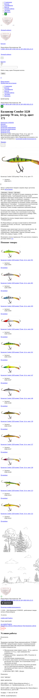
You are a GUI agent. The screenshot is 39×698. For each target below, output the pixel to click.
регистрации (9, 189)
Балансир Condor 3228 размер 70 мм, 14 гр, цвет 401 (17, 283)
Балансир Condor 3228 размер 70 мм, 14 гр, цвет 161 (17, 352)
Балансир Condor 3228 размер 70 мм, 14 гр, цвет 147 (17, 375)
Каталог (6, 4)
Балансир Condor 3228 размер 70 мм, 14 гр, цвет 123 (17, 490)
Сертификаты (8, 5)
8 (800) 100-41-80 (6, 49)
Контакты (7, 12)
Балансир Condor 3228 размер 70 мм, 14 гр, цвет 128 (17, 467)
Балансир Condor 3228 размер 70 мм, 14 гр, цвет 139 (17, 421)
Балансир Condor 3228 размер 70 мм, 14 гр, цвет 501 (17, 260)
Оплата (11, 192)
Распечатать (4, 637)
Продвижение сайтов (29, 625)
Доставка (7, 10)
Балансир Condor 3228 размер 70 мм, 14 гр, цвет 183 (17, 306)
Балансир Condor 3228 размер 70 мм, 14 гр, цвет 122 (17, 513)
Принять (3, 142)
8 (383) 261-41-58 (17, 49)
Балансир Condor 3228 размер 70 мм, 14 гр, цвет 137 (17, 444)
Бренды (6, 7)
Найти (3, 73)
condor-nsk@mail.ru (7, 618)
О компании (8, 2)
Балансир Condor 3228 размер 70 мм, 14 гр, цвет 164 (17, 329)
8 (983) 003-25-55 (27, 49)
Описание (4, 192)
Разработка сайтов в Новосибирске (11, 625)
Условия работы (9, 8)
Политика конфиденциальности (11, 607)
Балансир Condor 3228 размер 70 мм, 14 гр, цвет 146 (17, 398)
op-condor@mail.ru (6, 624)
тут (12, 238)
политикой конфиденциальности (26, 139)
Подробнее (4, 267)
